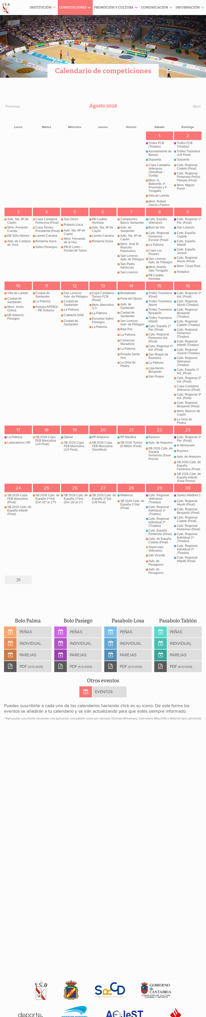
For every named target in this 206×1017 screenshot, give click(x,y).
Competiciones (72, 7)
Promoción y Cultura (113, 7)
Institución (41, 7)
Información (188, 7)
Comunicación (154, 7)
